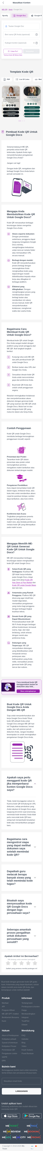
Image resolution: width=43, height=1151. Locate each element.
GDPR (4, 1057)
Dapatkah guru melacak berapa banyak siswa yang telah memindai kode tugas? (20, 877)
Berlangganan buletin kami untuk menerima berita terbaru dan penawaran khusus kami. (19, 1071)
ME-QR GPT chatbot (10, 1014)
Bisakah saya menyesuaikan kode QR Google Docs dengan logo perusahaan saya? (19, 906)
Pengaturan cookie (9, 1053)
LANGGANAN (21, 1091)
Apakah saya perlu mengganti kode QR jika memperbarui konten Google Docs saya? (20, 783)
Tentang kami (27, 1003)
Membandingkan (28, 1014)
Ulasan (24, 1025)
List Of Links (24, 79)
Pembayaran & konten (31, 1007)
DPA (4, 1061)
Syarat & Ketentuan (10, 1043)
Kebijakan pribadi (9, 1039)
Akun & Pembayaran (10, 1035)
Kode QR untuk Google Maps (24, 585)
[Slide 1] (19, 120)
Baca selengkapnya (28, 691)
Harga (24, 1010)
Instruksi (25, 1039)
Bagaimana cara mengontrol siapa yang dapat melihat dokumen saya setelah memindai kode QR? (19, 847)
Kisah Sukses (27, 1050)
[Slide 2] (22, 120)
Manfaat (5, 1003)
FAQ (23, 1035)
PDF (8, 79)
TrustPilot (25, 1021)
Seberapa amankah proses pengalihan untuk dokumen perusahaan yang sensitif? (19, 936)
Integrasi (25, 1017)
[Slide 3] (24, 120)
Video (24, 1046)
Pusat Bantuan (28, 1053)
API (3, 1007)
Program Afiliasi (8, 1010)
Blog (23, 1043)
